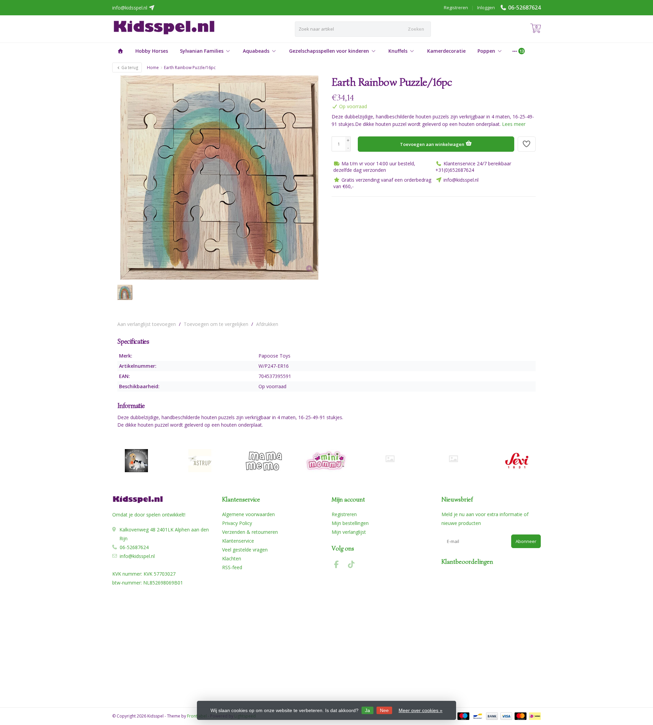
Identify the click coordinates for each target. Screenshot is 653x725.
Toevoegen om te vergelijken (216, 324)
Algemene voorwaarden (248, 514)
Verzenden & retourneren (250, 532)
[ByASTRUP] (200, 460)
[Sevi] (517, 460)
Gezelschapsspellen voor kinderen (329, 51)
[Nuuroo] (390, 458)
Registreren (456, 7)
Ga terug (129, 67)
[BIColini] (136, 460)
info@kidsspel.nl (137, 556)
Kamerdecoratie (446, 51)
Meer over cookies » (420, 710)
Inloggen (486, 7)
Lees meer (513, 124)
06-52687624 (524, 7)
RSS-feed (232, 567)
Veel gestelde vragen (245, 549)
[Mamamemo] (263, 460)
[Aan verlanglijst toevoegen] (527, 144)
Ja (367, 710)
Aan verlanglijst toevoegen (146, 324)
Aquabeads (256, 51)
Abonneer (526, 541)
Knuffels (397, 51)
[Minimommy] (327, 460)
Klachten (231, 558)
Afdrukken (267, 324)
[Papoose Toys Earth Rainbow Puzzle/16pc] (219, 178)
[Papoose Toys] (523, 86)
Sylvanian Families (201, 51)
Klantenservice (238, 541)
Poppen (486, 51)
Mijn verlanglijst (349, 532)
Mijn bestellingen (350, 523)
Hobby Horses (151, 51)
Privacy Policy (237, 523)
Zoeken (416, 29)
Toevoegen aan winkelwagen (432, 144)
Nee (384, 710)
